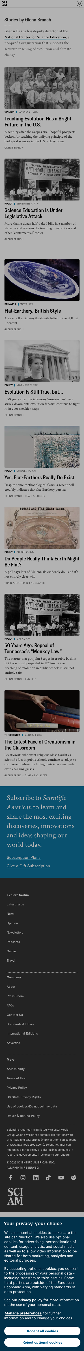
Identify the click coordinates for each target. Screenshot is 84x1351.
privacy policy (30, 1300)
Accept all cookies (42, 1331)
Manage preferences (23, 1313)
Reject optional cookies (42, 1342)
